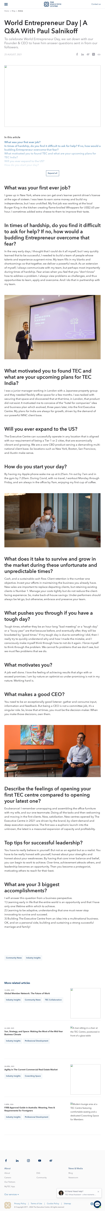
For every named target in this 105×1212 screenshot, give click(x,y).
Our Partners (9, 1182)
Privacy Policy (20, 1203)
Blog (13, 11)
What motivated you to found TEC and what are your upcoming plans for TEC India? (50, 155)
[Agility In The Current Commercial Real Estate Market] (85, 1079)
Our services (10, 1194)
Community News (14, 958)
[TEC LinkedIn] (17, 1160)
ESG (38, 1173)
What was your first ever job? (22, 142)
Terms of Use (36, 1203)
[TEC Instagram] (28, 1160)
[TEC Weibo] (50, 1160)
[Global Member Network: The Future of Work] (85, 1003)
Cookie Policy (53, 1203)
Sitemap (67, 1203)
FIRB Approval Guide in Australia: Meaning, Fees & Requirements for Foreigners (29, 1109)
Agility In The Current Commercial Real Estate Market (31, 1069)
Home (6, 11)
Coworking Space (33, 1076)
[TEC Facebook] (6, 1160)
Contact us (96, 4)
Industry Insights (33, 958)
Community (42, 1177)
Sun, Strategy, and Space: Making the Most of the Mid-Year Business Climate (33, 1033)
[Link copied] (99, 54)
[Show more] (6, 4)
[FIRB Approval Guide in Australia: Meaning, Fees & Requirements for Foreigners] (85, 1117)
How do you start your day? (21, 165)
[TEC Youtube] (39, 1160)
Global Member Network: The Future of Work (27, 993)
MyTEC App (9, 1186)
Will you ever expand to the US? (24, 161)
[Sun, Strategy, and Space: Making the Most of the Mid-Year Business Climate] (85, 1041)
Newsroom (73, 1177)
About (7, 1173)
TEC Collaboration (53, 1000)
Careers (7, 1177)
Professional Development (36, 1041)
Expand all (52, 173)
